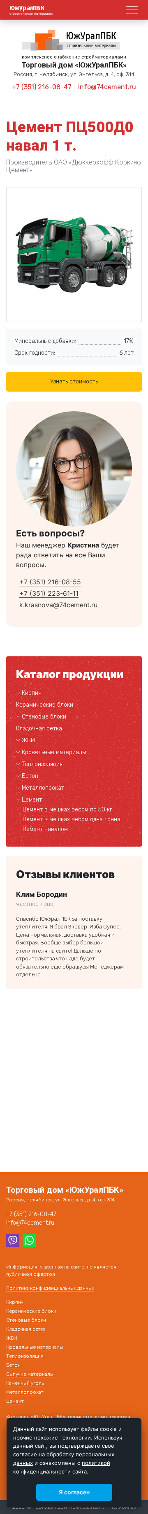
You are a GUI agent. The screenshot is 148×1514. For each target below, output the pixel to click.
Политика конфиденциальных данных (50, 1288)
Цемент (32, 799)
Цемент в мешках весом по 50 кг (67, 809)
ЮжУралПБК (27, 8)
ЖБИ (28, 740)
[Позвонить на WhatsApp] (29, 1239)
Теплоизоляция (42, 764)
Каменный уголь (25, 1383)
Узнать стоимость (74, 381)
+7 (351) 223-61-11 (49, 593)
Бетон (30, 776)
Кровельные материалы (54, 752)
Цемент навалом (45, 829)
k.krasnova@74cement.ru (58, 605)
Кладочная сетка (39, 728)
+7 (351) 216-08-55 (50, 582)
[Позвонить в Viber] (12, 1239)
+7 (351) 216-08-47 (42, 87)
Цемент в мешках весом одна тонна (71, 819)
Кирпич (32, 692)
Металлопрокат (43, 787)
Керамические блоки (44, 704)
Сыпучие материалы (29, 1374)
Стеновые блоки (44, 716)
